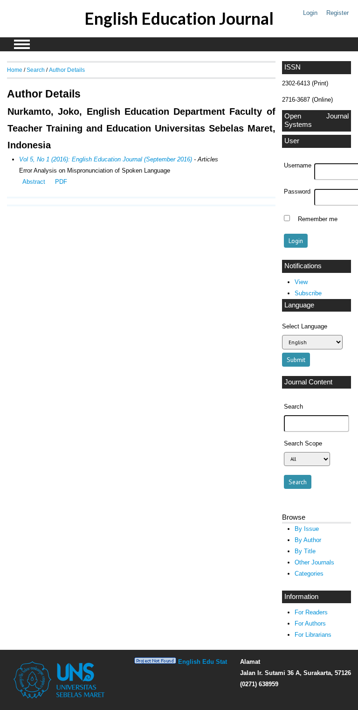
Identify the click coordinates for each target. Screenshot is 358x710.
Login (310, 12)
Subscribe (308, 293)
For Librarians (313, 634)
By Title (305, 551)
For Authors (310, 623)
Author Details (67, 70)
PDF (61, 181)
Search (36, 70)
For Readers (311, 612)
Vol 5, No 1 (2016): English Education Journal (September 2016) (105, 159)
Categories (309, 573)
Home (14, 70)
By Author (308, 539)
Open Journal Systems (316, 120)
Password (297, 191)
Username (297, 165)
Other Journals (314, 562)
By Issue (307, 528)
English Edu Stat (202, 661)
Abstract (33, 181)
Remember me (317, 219)
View (301, 281)
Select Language (304, 326)
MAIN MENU (22, 44)
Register (337, 12)
